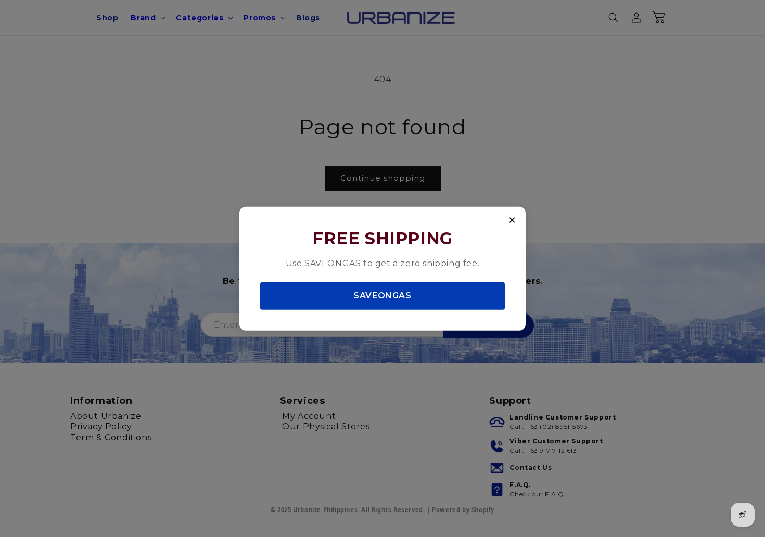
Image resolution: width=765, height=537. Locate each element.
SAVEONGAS (382, 295)
